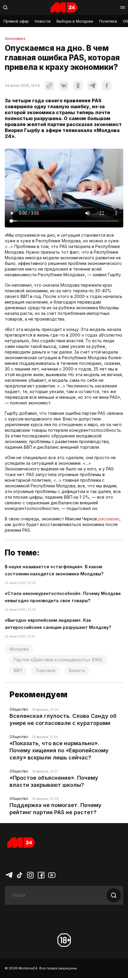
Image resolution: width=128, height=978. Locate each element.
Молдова (19, 649)
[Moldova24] (64, 7)
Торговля (45, 670)
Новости (43, 21)
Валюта (77, 670)
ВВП (18, 670)
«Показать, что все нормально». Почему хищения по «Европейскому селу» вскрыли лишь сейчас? (59, 750)
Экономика (15, 39)
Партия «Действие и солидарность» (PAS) (58, 659)
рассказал (108, 518)
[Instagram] (30, 874)
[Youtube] (52, 874)
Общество (19, 709)
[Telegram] (9, 874)
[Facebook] (41, 874)
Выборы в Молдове (75, 21)
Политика (108, 21)
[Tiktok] (19, 874)
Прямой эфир (16, 21)
